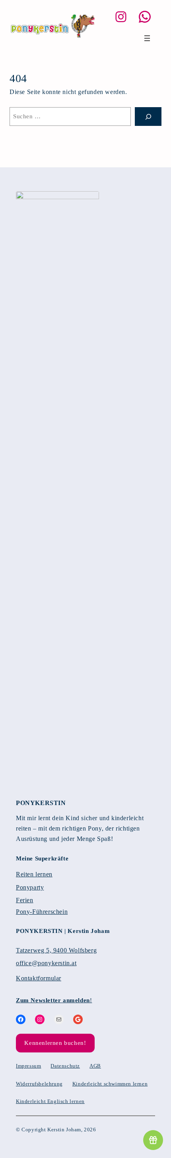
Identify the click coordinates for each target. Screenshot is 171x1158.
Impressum (28, 1066)
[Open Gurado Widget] (153, 1140)
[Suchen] (148, 116)
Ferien (24, 900)
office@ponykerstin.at (46, 963)
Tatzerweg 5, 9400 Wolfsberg (56, 950)
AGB (95, 1066)
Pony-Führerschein (42, 911)
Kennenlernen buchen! (55, 1043)
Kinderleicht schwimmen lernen (110, 1084)
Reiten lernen (34, 874)
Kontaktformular (38, 978)
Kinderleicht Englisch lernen (50, 1101)
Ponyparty (30, 887)
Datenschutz (65, 1066)
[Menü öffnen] (147, 38)
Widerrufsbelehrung (39, 1084)
